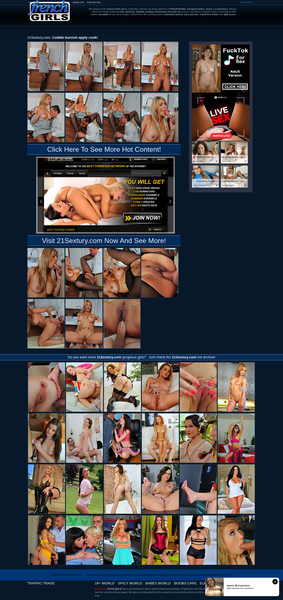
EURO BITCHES (94, 2)
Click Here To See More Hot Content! (104, 149)
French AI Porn (178, 9)
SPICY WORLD (130, 583)
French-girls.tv (114, 588)
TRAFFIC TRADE (41, 583)
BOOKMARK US (247, 2)
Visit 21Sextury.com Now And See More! (104, 241)
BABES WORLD (158, 583)
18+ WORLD (105, 583)
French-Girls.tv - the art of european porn (49, 8)
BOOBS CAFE (78, 2)
